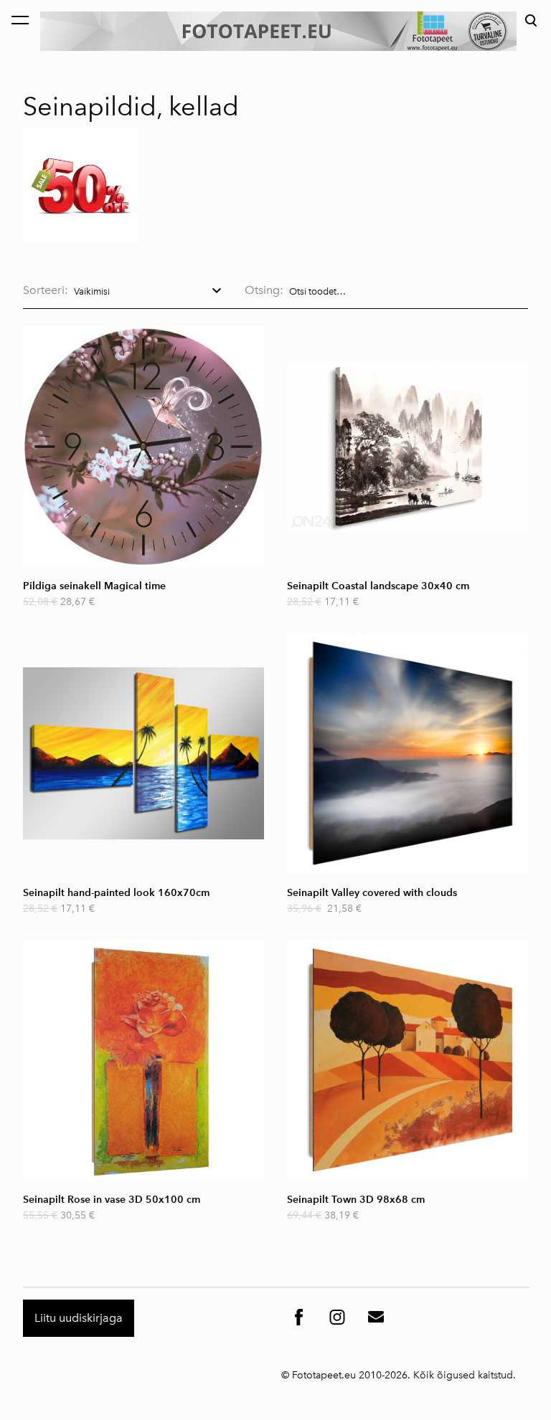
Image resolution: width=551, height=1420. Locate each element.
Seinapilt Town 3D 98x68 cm (356, 1199)
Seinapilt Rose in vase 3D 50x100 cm (111, 1199)
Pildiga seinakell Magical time (94, 586)
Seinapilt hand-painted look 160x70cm (116, 893)
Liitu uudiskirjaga (78, 1318)
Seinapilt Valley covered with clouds (372, 893)
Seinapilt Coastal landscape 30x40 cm (378, 586)
